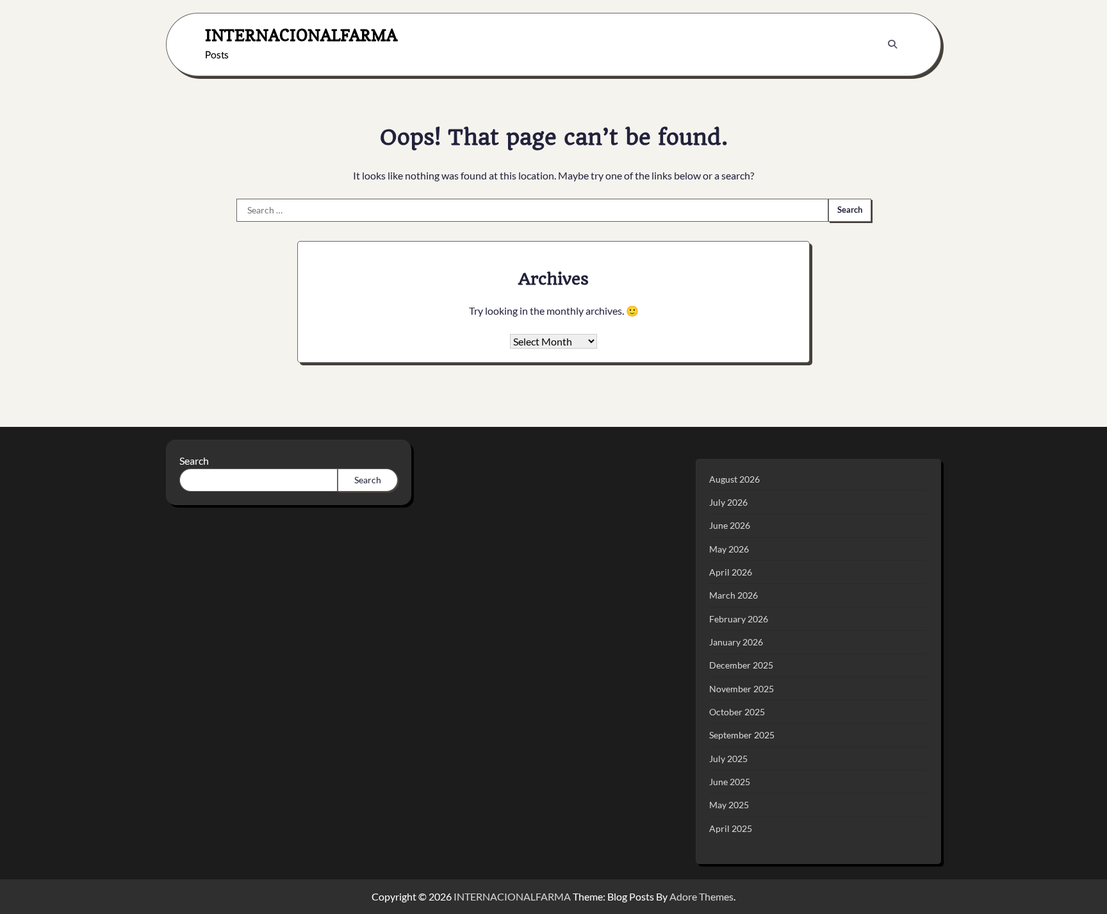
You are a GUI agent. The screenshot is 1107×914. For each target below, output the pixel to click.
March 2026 (733, 595)
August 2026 (734, 479)
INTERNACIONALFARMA (301, 35)
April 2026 (730, 572)
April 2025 (730, 828)
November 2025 (741, 688)
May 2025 (729, 804)
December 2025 (741, 665)
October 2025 (737, 711)
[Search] (892, 44)
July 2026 (728, 502)
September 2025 (742, 734)
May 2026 (729, 549)
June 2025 (729, 781)
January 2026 (736, 641)
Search (194, 460)
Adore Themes (701, 896)
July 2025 (728, 758)
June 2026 (729, 525)
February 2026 (738, 618)
